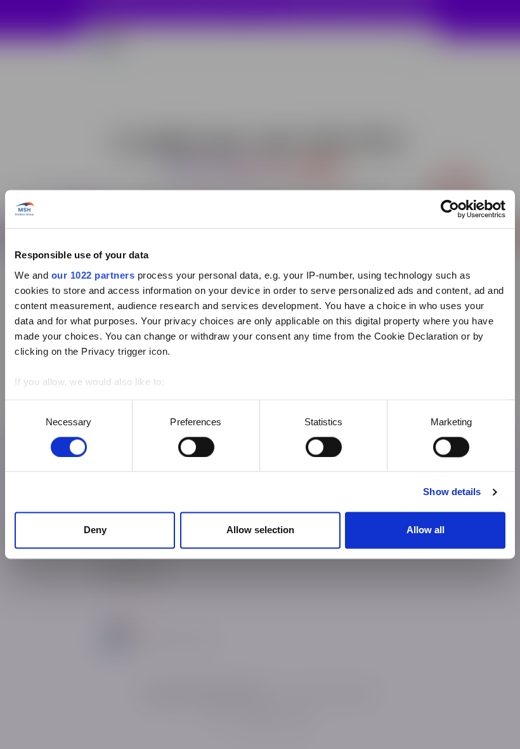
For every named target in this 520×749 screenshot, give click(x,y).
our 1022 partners (93, 275)
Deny (95, 530)
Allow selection (260, 530)
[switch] (196, 447)
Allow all (425, 530)
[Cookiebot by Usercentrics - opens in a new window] (449, 208)
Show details (452, 491)
